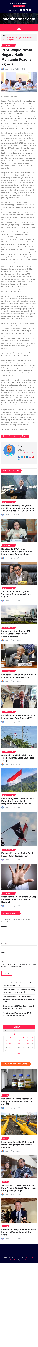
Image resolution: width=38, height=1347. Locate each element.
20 (19, 1044)
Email (3, 953)
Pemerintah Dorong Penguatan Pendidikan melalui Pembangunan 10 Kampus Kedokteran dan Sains (17, 508)
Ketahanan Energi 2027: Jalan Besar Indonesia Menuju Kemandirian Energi (18, 1232)
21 (23, 1044)
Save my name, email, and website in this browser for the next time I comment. (18, 965)
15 (28, 1041)
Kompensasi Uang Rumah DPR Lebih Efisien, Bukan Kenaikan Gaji (18, 676)
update (26, 436)
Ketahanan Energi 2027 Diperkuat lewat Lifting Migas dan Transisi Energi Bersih (17, 1144)
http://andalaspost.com (26, 453)
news (17, 436)
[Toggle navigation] (19, 28)
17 (6, 1044)
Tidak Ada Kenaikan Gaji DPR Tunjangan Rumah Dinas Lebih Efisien (16, 594)
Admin (7, 69)
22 (28, 1044)
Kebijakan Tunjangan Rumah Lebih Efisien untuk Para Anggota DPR (18, 716)
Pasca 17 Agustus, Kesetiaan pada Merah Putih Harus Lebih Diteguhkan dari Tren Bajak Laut (17, 801)
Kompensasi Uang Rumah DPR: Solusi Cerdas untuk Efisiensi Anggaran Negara (16, 633)
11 (10, 1041)
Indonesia (7, 436)
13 (19, 1041)
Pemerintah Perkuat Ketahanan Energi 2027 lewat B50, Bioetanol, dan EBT (17, 1101)
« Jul (18, 1053)
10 (6, 1041)
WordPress (29, 1257)
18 (10, 1044)
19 (14, 1044)
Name (4, 943)
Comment (5, 926)
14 (23, 1041)
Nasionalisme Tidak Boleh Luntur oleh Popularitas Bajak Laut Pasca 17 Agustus (17, 757)
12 (14, 1041)
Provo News (14, 1260)
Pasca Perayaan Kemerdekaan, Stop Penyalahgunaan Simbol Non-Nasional (18, 899)
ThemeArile (24, 1260)
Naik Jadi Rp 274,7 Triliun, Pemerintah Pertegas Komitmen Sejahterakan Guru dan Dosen (17, 551)
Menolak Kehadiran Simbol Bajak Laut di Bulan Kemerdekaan (17, 854)
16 (32, 1041)
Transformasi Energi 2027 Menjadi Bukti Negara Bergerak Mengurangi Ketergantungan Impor (19, 999)
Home (5, 35)
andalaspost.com (19, 19)
